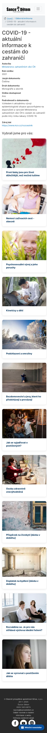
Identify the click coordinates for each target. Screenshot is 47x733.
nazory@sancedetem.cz (23, 710)
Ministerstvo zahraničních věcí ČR (18, 66)
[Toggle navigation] (38, 8)
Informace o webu (23, 715)
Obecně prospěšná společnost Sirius (21, 699)
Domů (10, 19)
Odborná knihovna (23, 18)
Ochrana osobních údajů (23, 718)
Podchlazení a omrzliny (19, 353)
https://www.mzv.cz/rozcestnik (17, 125)
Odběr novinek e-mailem (23, 712)
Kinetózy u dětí (14, 310)
